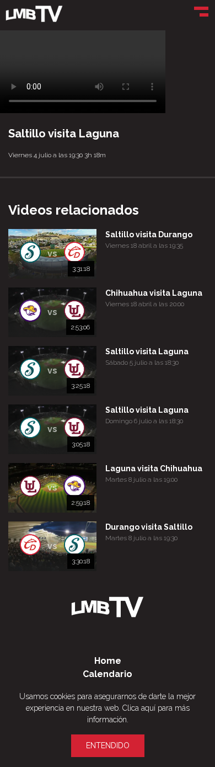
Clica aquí (138, 708)
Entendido (108, 745)
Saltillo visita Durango (148, 234)
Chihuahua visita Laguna (153, 293)
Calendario (107, 674)
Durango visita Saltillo (148, 527)
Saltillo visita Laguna (147, 351)
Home (107, 661)
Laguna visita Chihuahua (153, 468)
